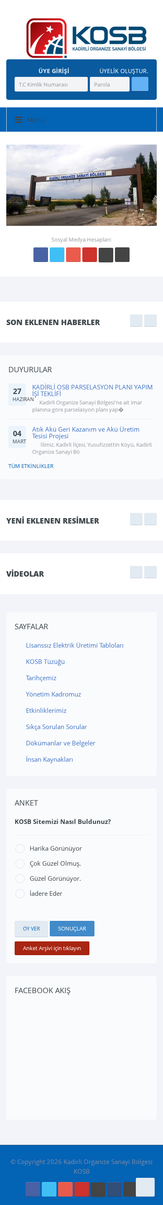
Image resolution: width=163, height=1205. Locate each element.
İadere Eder (46, 893)
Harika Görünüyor (56, 848)
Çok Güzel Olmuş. (55, 863)
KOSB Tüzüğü (44, 661)
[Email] (114, 1189)
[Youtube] (89, 254)
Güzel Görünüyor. (55, 878)
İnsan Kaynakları (48, 759)
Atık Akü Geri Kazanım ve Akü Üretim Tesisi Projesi (86, 432)
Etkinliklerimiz (45, 710)
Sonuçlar (72, 928)
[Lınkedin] (106, 255)
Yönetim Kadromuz (52, 694)
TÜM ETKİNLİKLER (30, 466)
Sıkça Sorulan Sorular (55, 726)
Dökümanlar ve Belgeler (59, 743)
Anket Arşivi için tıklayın (52, 948)
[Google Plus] (73, 254)
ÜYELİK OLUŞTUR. (123, 71)
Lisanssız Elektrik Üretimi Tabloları (74, 645)
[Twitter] (57, 254)
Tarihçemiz (40, 678)
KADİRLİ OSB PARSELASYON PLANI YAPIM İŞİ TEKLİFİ (92, 390)
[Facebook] (40, 254)
